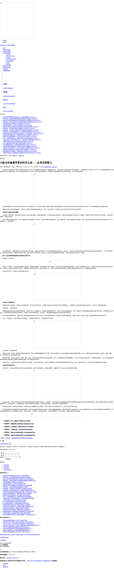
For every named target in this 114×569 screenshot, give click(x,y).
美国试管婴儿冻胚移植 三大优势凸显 (13, 482)
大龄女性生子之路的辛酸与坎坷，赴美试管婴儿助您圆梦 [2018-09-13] (22, 139)
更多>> (7, 472)
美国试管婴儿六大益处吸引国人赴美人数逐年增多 (16, 513)
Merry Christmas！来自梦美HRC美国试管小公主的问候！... (19, 523)
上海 (35, 560)
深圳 (28, 560)
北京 (33, 560)
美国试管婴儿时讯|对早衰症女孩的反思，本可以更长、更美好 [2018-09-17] (23, 133)
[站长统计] (19, 558)
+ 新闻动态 (6, 466)
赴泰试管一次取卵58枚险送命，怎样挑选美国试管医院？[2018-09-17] (22, 131)
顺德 (45, 560)
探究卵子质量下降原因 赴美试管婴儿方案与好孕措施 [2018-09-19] (21, 126)
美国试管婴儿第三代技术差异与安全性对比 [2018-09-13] (18, 141)
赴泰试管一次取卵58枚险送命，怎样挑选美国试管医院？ (18, 490)
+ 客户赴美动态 (7, 469)
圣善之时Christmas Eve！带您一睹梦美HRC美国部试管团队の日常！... (22, 525)
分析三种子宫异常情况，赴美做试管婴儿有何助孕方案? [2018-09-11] (21, 148)
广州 (30, 560)
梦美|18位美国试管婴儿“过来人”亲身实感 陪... (15, 520)
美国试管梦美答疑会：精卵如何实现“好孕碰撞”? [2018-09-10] (19, 149)
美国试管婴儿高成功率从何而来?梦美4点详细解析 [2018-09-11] (20, 146)
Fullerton (8, 64)
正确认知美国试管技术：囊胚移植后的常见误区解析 (17, 493)
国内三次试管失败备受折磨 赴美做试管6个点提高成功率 (18, 478)
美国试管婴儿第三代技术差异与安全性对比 (15, 500)
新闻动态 (2, 45)
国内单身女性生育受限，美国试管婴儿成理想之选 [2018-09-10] (20, 151)
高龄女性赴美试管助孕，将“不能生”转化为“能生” (16, 495)
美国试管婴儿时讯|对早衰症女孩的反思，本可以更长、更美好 (20, 491)
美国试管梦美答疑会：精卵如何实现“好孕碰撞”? (16, 508)
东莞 (38, 560)
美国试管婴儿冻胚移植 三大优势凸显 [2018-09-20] (16, 123)
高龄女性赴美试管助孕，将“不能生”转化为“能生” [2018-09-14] (20, 136)
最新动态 (14, 155)
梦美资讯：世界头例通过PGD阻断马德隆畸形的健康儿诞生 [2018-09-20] (22, 121)
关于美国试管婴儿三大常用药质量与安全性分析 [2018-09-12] (19, 144)
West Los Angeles (10, 56)
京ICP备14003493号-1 (12, 558)
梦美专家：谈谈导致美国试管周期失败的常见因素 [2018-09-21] (20, 118)
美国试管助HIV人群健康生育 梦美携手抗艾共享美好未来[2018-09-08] (22, 152)
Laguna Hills (9, 61)
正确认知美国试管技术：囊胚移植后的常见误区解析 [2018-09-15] (20, 134)
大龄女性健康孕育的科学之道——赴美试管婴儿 (16, 475)
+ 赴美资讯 (6, 468)
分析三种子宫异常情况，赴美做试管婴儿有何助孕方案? (18, 506)
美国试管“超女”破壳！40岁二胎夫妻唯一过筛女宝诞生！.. (19, 522)
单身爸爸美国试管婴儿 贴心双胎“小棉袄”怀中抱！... (17, 531)
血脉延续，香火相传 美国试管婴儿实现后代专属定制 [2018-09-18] (21, 130)
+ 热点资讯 (6, 465)
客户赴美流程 (7, 67)
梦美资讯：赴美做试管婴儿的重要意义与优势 (15, 487)
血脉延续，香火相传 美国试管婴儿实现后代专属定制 (17, 488)
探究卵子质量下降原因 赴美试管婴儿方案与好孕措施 (17, 485)
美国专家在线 (3, 534)
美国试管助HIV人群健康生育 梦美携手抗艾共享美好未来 (18, 511)
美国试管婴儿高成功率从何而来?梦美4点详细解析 (16, 504)
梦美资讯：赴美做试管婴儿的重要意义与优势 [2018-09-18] (19, 128)
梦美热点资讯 (7, 51)
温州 (50, 560)
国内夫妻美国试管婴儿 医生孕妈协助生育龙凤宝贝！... (18, 528)
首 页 (4, 565)
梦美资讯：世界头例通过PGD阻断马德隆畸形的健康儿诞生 (19, 480)
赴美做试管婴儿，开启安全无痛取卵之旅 (14, 483)
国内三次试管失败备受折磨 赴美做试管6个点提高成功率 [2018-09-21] (22, 120)
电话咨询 (5, 563)
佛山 (40, 560)
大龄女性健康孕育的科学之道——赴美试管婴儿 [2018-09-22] (19, 117)
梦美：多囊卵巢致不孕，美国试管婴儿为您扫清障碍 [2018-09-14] (20, 138)
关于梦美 (7, 45)
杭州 (48, 560)
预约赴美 (37, 534)
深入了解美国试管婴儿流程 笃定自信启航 (14, 501)
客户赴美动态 (7, 49)
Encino (8, 63)
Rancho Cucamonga (11, 58)
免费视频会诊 (7, 70)
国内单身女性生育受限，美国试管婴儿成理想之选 (16, 509)
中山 (43, 560)
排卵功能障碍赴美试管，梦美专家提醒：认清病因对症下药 (19, 514)
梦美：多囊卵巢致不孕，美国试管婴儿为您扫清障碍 (17, 496)
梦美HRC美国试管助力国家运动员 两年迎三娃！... (17, 526)
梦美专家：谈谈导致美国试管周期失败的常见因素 (19, 438)
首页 (4, 48)
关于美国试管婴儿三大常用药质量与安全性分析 (16, 503)
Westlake (8, 57)
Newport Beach (10, 60)
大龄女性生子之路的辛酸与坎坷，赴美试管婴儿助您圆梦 (18, 498)
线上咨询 (5, 567)
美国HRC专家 (7, 65)
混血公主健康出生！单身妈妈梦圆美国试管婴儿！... (17, 530)
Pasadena (8, 54)
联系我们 (13, 45)
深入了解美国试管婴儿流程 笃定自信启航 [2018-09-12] (18, 143)
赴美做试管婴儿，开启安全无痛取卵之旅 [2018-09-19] (17, 125)
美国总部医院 (7, 53)
